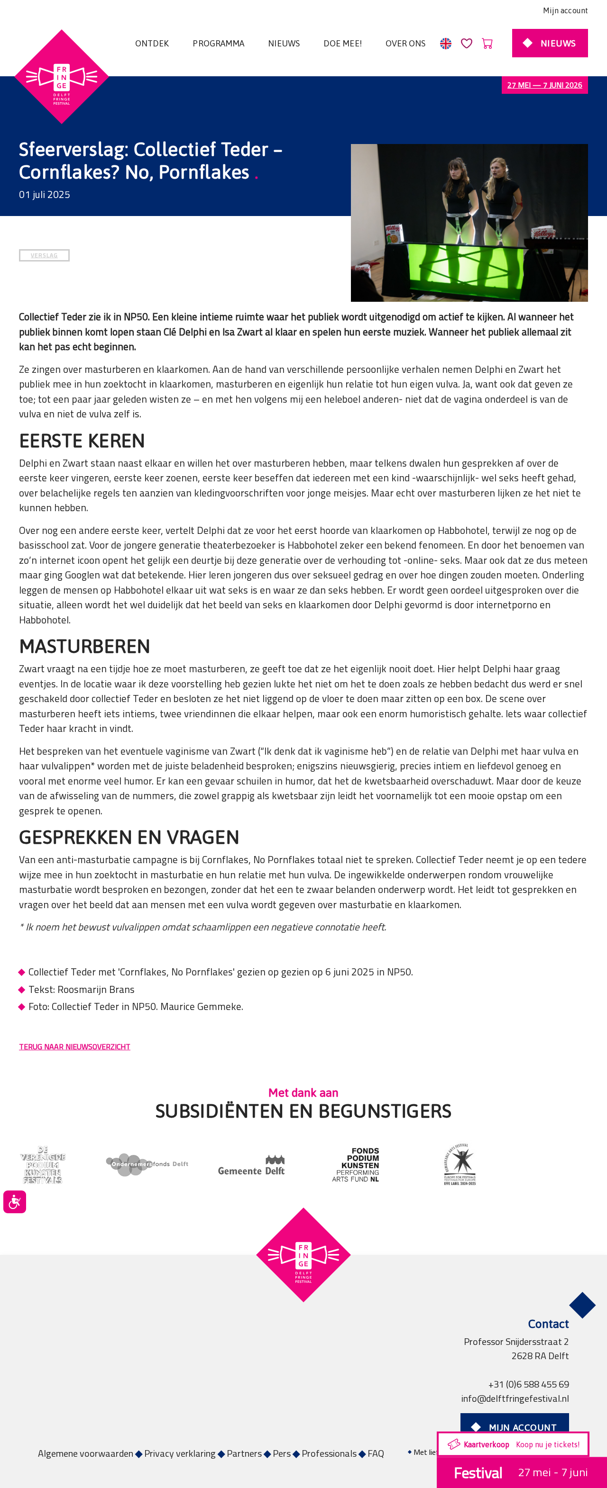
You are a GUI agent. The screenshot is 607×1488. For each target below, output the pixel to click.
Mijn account (565, 10)
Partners (244, 1453)
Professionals (329, 1453)
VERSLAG (44, 255)
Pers (282, 1453)
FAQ (376, 1453)
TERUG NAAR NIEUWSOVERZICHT (74, 1046)
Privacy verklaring (180, 1453)
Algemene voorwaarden (85, 1453)
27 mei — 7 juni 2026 (544, 85)
